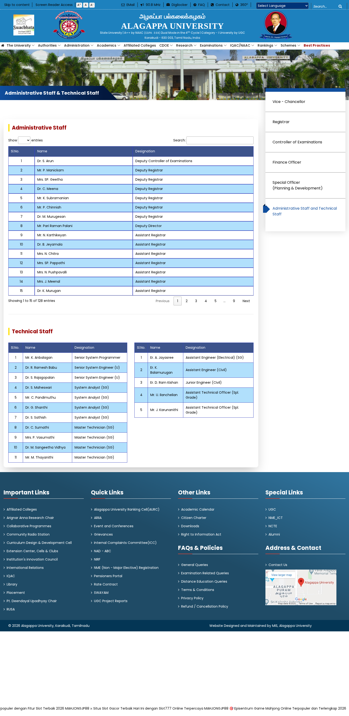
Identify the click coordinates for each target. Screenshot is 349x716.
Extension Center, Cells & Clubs (32, 551)
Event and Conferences (113, 526)
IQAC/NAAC (240, 45)
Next (246, 301)
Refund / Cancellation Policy (204, 606)
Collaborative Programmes (29, 526)
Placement (16, 592)
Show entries (25, 140)
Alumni (274, 534)
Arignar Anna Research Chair (30, 517)
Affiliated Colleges (140, 45)
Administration (77, 45)
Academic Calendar (197, 509)
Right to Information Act (201, 534)
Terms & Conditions (197, 589)
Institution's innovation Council (32, 559)
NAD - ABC (102, 551)
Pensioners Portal (108, 576)
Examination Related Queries (205, 573)
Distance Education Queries (204, 581)
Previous (163, 301)
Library (12, 584)
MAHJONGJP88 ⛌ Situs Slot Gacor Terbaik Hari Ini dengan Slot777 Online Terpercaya (134, 708)
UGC (272, 509)
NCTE (273, 526)
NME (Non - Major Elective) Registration (126, 567)
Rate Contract (106, 584)
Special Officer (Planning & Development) (298, 185)
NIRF (97, 559)
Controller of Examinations (297, 142)
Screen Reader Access (54, 4)
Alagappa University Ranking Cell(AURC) (127, 509)
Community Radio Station (28, 534)
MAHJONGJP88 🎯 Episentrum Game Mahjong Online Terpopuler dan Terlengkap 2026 (275, 708)
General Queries (194, 564)
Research (184, 45)
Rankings (265, 45)
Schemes (288, 45)
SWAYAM (101, 592)
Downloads (190, 526)
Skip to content (17, 4)
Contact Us (278, 564)
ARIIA (98, 517)
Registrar (281, 122)
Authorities (47, 45)
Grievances (103, 534)
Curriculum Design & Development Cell (39, 542)
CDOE (164, 45)
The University (19, 45)
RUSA (11, 609)
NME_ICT (276, 517)
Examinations (211, 45)
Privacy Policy (192, 598)
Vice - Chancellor (289, 101)
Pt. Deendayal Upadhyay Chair (32, 601)
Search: (179, 140)
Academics (106, 45)
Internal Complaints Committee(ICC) (125, 542)
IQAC (11, 576)
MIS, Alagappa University (292, 625)
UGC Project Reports (110, 601)
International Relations (25, 567)
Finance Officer (287, 162)
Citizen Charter (193, 517)
